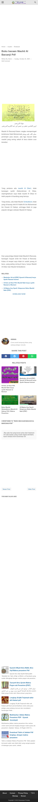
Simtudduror (28, 202)
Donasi (23, 796)
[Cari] (35, 3)
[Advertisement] (19, 27)
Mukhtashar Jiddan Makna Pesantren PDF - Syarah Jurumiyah (20, 717)
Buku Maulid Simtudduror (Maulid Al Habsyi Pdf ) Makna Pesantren (9, 410)
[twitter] (14, 356)
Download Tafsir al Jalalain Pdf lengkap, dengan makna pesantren (21, 735)
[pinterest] (23, 356)
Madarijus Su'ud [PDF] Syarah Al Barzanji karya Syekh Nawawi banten (20, 278)
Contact (12, 793)
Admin (10, 59)
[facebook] (6, 356)
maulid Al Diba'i (24, 188)
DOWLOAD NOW (19, 294)
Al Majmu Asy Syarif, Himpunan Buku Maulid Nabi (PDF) (19, 289)
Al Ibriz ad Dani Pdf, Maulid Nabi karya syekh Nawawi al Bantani (19, 284)
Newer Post (6, 489)
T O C (33, 793)
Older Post (31, 489)
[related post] (10, 374)
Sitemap (15, 796)
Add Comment (6, 61)
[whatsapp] (32, 356)
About (5, 793)
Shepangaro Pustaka (24, 800)
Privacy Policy (23, 793)
